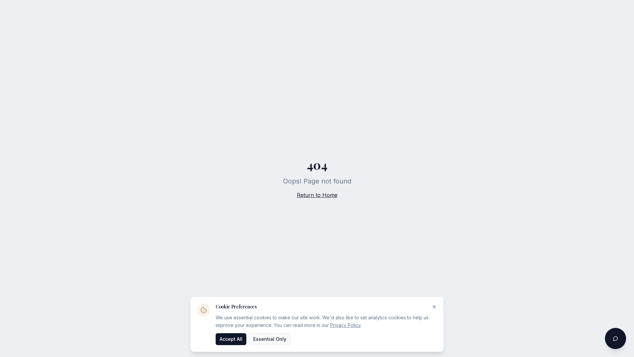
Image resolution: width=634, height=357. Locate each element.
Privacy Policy (345, 325)
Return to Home (317, 195)
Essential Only (269, 338)
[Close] (434, 306)
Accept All (231, 338)
